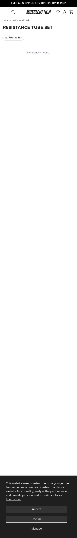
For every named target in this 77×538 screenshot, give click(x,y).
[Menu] (5, 12)
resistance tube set (21, 20)
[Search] (13, 12)
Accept (36, 509)
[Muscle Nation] (38, 12)
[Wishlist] (58, 12)
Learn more (13, 499)
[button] (71, 12)
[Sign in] (64, 12)
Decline (37, 519)
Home (5, 20)
